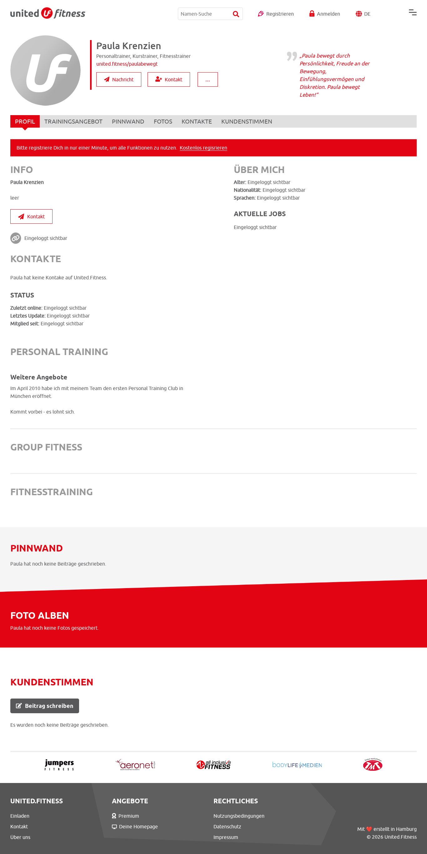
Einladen (19, 816)
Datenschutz (227, 826)
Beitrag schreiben (49, 706)
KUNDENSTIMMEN (246, 121)
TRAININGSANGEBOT (73, 121)
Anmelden (328, 14)
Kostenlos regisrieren (203, 147)
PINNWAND (128, 121)
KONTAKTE (197, 121)
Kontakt (173, 79)
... (207, 79)
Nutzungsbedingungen (239, 816)
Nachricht (122, 79)
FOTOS (163, 121)
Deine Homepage (138, 826)
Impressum (226, 837)
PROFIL (25, 121)
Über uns (20, 837)
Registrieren (280, 14)
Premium (128, 816)
